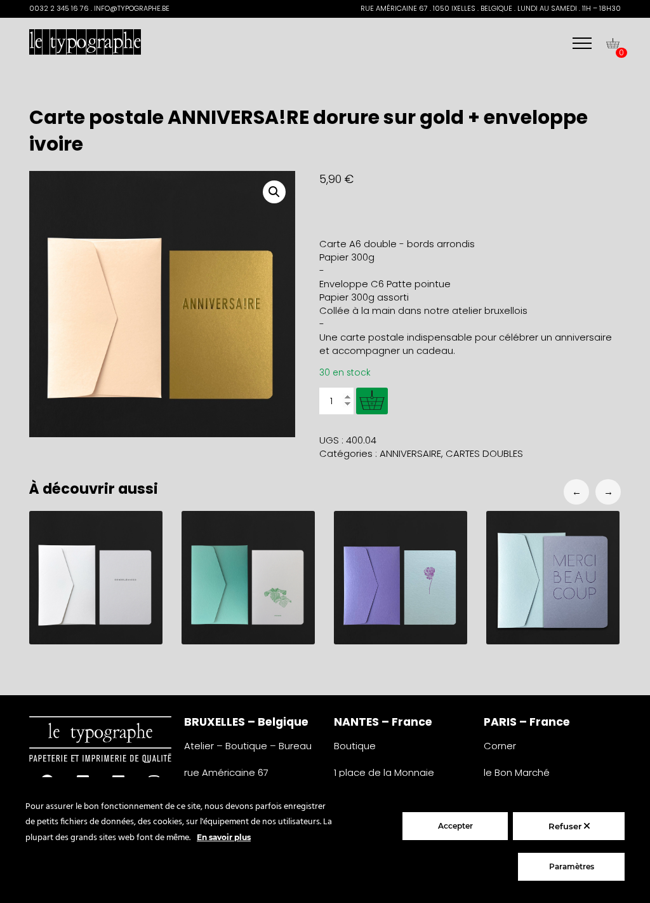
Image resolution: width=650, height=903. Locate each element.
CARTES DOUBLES (484, 453)
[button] (274, 191)
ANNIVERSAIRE (410, 453)
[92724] (372, 401)
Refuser (566, 826)
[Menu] (582, 43)
